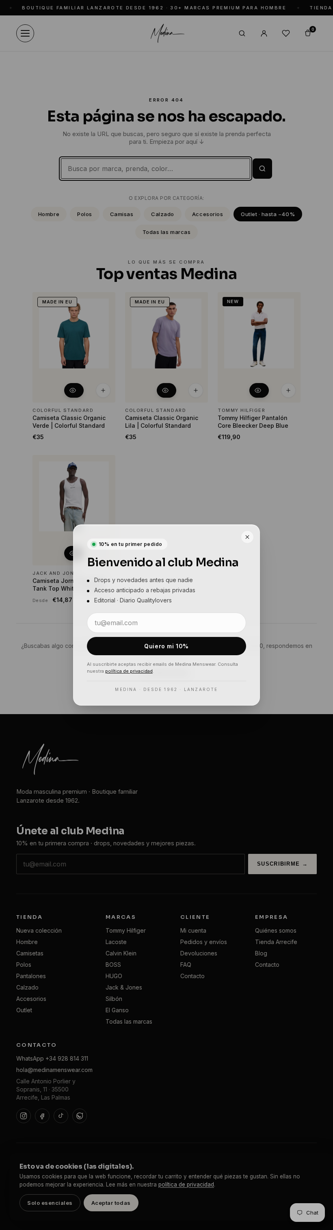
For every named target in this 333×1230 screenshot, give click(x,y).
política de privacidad (129, 671)
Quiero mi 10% (166, 646)
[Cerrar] (247, 537)
